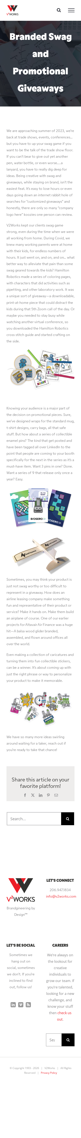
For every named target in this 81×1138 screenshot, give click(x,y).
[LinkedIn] (13, 1004)
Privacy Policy (49, 1073)
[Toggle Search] (59, 10)
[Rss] (28, 1004)
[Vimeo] (20, 1004)
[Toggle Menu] (71, 10)
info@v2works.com (61, 896)
